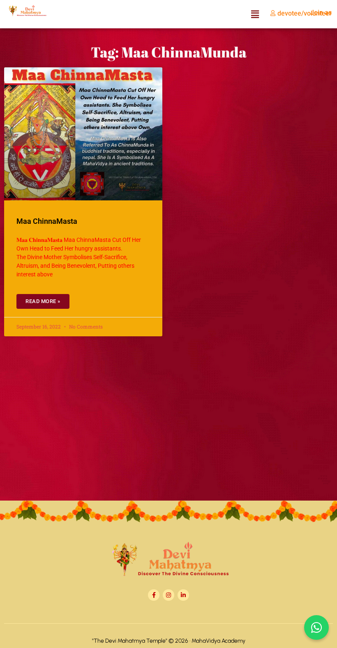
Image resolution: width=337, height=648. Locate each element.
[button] (255, 14)
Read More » (42, 301)
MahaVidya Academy (218, 640)
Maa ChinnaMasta (46, 221)
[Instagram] (168, 595)
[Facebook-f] (153, 595)
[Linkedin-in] (183, 595)
